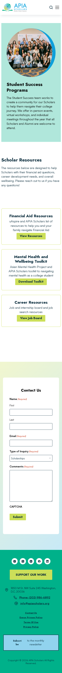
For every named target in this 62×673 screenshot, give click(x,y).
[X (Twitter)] (23, 561)
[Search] (51, 7)
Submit (18, 517)
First (12, 405)
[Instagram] (15, 561)
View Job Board (31, 318)
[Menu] (57, 7)
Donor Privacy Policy (31, 617)
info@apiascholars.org (34, 603)
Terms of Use (31, 622)
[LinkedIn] (47, 561)
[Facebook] (39, 561)
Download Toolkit (31, 281)
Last (12, 419)
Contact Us (31, 613)
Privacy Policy (31, 627)
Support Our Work (31, 575)
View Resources (31, 236)
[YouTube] (31, 561)
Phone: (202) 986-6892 (34, 597)
